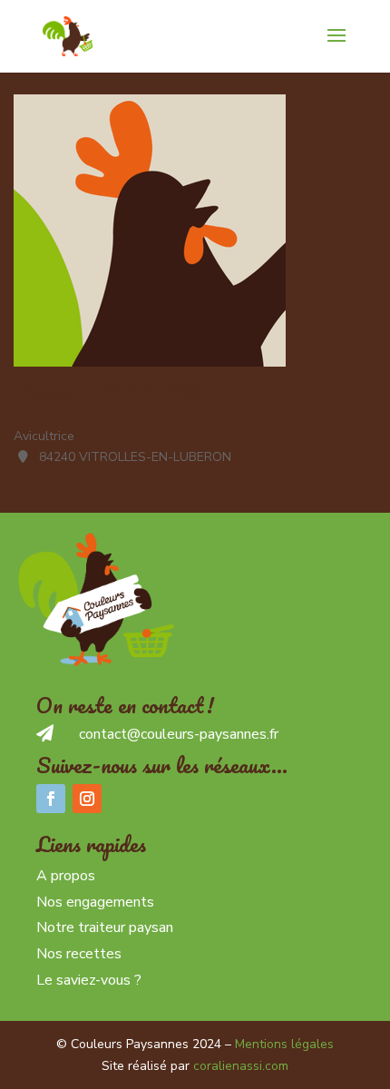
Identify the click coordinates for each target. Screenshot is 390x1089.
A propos (65, 876)
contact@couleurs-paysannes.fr (178, 734)
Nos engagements (95, 902)
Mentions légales (284, 1044)
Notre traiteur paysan (104, 927)
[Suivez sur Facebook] (50, 798)
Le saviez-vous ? (88, 980)
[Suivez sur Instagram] (87, 798)
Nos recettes (79, 954)
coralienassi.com (240, 1065)
